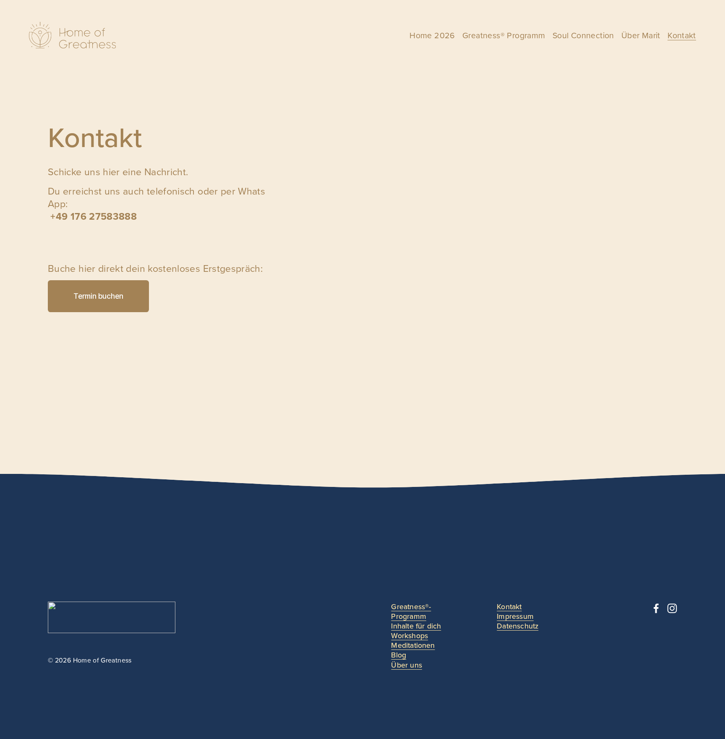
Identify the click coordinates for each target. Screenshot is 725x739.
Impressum (515, 616)
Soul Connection (583, 35)
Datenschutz (517, 626)
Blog (398, 655)
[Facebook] (656, 608)
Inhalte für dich (416, 626)
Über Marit (640, 35)
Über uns (406, 665)
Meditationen (413, 645)
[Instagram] (672, 608)
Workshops (409, 635)
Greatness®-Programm (411, 611)
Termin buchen (98, 296)
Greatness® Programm (503, 35)
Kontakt (682, 35)
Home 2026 (432, 35)
